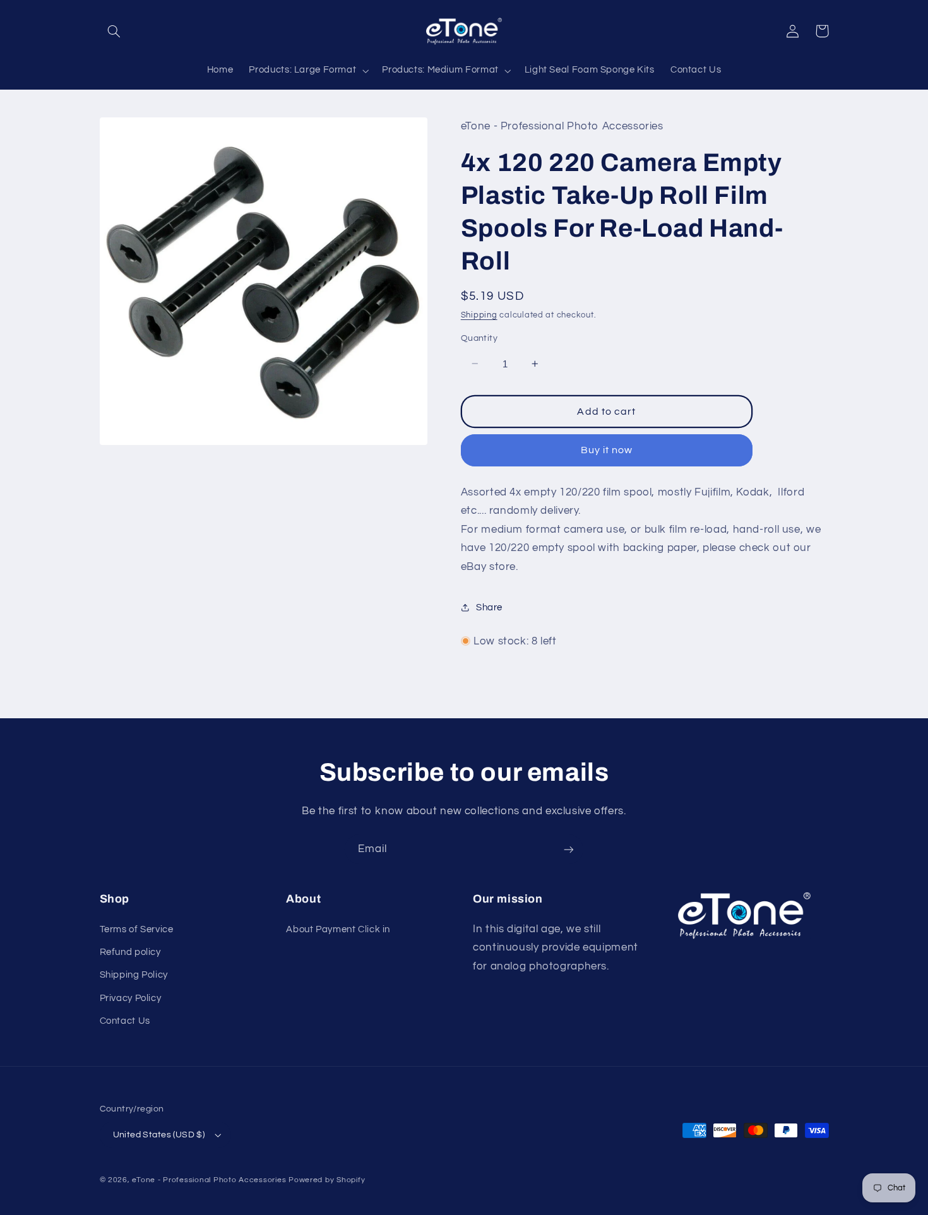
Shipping (479, 315)
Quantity (479, 338)
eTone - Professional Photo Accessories (209, 1179)
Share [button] (489, 607)
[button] (114, 30)
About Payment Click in (338, 929)
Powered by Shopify (327, 1179)
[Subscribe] (568, 849)
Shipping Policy (134, 975)
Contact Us (125, 1021)
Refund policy (130, 952)
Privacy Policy (131, 998)
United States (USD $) (159, 1134)
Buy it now (607, 450)
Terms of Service (137, 929)
